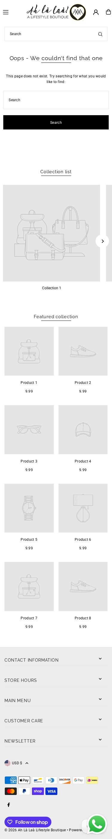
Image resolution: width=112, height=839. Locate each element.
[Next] (102, 241)
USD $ (17, 763)
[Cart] (108, 12)
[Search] (100, 34)
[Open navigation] (12, 11)
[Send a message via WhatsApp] (97, 824)
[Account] (96, 12)
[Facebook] (8, 805)
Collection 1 (51, 288)
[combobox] (56, 34)
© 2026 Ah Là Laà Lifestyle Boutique (35, 830)
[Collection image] (51, 233)
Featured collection (56, 316)
